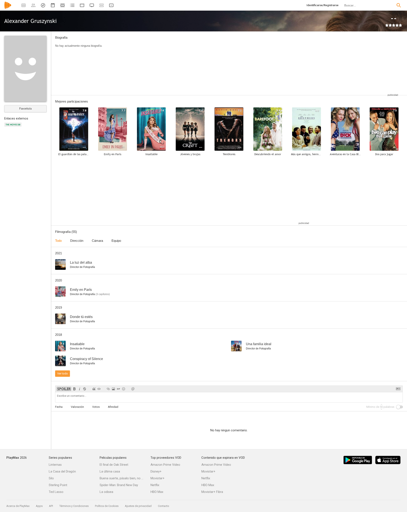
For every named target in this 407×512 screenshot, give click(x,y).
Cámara (97, 240)
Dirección (76, 240)
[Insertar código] (99, 388)
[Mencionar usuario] (132, 388)
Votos (96, 406)
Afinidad (113, 406)
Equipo (116, 240)
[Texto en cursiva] (79, 388)
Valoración (77, 406)
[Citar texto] (93, 388)
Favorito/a (25, 108)
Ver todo (62, 373)
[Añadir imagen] (113, 388)
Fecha (59, 406)
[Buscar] (399, 5)
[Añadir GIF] (118, 388)
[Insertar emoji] (123, 388)
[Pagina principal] (7, 8)
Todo (58, 240)
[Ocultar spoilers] (64, 388)
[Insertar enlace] (108, 388)
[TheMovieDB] (13, 127)
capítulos (102, 294)
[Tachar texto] (84, 388)
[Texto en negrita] (74, 388)
